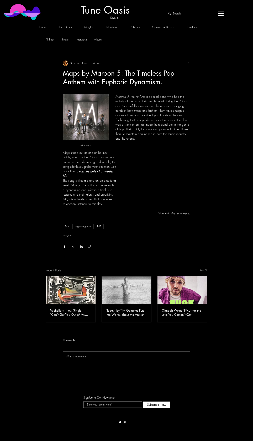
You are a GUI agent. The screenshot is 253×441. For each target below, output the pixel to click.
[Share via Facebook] (64, 246)
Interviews (81, 39)
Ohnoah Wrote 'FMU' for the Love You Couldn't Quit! (181, 312)
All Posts (50, 39)
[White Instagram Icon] (124, 422)
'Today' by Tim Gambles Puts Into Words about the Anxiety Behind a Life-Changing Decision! (125, 312)
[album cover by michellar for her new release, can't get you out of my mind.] (71, 290)
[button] (221, 13)
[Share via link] (89, 246)
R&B (99, 226)
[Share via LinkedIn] (81, 246)
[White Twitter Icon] (120, 422)
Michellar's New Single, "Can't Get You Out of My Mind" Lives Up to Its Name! (69, 312)
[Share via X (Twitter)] (73, 246)
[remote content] (157, 171)
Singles (65, 39)
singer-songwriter (83, 226)
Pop (67, 226)
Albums (98, 39)
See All (203, 269)
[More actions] (188, 63)
